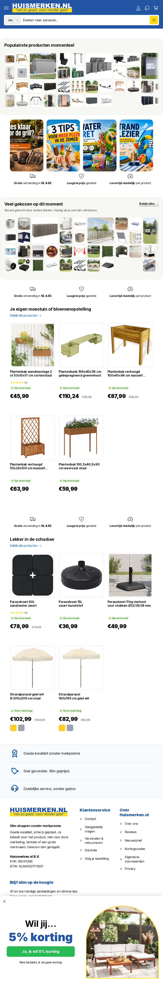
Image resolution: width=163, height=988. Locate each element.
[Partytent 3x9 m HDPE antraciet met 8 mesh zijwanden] (76, 251)
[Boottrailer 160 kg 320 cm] (101, 73)
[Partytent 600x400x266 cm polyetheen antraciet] (138, 230)
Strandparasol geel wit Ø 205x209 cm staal (27, 696)
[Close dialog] (4, 901)
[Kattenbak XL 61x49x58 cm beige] (62, 237)
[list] (81, 179)
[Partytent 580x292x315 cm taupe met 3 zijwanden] (74, 87)
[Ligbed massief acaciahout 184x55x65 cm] (60, 101)
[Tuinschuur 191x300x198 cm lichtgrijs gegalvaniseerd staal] (25, 66)
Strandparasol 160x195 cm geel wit (74, 696)
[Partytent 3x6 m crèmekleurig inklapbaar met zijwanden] (76, 265)
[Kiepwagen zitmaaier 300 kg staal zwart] (101, 59)
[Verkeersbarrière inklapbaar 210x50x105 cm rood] (62, 251)
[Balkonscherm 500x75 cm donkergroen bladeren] (89, 251)
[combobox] (90, 20)
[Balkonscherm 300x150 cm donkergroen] (20, 265)
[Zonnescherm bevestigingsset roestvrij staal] (117, 237)
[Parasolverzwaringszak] (6, 265)
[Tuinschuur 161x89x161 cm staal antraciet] (46, 73)
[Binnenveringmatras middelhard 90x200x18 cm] (34, 265)
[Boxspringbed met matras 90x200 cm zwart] (131, 251)
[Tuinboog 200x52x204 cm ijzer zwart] (60, 59)
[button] (6, 8)
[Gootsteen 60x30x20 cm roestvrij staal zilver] (131, 265)
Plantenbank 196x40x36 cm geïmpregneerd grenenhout (80, 373)
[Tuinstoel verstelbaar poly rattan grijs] (129, 87)
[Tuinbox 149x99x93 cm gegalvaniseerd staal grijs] (74, 101)
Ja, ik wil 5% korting (40, 951)
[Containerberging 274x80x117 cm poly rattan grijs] (27, 230)
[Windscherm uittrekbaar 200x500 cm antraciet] (48, 251)
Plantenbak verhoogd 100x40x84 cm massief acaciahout (125, 374)
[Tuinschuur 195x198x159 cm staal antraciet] (129, 101)
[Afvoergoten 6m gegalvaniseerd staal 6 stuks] (46, 87)
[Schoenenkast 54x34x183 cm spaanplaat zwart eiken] (32, 101)
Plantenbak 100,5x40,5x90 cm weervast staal (79, 466)
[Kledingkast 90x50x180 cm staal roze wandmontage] (46, 101)
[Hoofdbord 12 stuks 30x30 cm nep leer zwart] (20, 251)
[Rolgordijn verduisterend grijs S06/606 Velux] (103, 237)
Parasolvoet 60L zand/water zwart (23, 603)
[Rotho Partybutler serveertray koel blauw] (117, 223)
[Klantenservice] (147, 8)
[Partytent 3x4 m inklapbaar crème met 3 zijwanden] (145, 265)
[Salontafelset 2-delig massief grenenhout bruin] (103, 223)
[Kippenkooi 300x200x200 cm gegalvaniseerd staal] (18, 101)
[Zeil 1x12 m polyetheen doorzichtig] (83, 230)
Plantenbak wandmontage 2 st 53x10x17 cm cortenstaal (31, 373)
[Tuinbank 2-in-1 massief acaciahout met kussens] (115, 73)
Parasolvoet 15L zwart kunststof (71, 603)
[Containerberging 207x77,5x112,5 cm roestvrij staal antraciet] (81, 66)
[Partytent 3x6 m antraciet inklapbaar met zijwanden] (18, 87)
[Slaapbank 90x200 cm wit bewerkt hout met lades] (88, 101)
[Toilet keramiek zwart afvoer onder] (46, 59)
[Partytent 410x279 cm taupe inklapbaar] (48, 265)
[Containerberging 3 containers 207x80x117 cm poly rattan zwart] (32, 87)
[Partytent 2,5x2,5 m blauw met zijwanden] (6, 237)
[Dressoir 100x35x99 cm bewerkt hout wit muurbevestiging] (48, 223)
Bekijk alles (149, 203)
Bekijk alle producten (23, 315)
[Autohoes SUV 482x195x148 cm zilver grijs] (48, 237)
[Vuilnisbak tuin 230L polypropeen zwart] (6, 251)
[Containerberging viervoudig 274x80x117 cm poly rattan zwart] (143, 101)
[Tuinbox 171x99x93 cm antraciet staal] (143, 87)
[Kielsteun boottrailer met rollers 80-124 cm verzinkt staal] (88, 87)
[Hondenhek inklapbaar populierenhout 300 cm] (117, 251)
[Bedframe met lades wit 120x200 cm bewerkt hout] (62, 223)
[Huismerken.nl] (39, 812)
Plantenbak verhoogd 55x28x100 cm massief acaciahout (27, 466)
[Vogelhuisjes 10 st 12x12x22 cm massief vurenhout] (60, 87)
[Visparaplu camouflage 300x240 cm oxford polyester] (103, 251)
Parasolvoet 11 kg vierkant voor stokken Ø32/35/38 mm (129, 603)
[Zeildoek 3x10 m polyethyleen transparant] (145, 251)
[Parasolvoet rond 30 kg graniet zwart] (115, 87)
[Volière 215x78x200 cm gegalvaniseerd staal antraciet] (136, 66)
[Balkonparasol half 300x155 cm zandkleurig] (6, 223)
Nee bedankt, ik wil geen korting (41, 962)
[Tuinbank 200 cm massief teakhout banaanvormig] (101, 87)
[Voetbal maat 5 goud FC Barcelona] (34, 251)
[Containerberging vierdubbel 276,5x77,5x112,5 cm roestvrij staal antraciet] (115, 59)
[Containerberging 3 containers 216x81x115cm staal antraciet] (60, 73)
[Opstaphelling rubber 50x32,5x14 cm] (89, 265)
